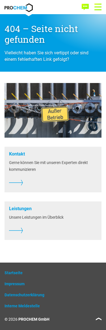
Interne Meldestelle (22, 306)
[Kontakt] (85, 6)
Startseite (14, 273)
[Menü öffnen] (97, 6)
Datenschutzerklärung (24, 295)
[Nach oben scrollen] (98, 319)
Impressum (15, 284)
